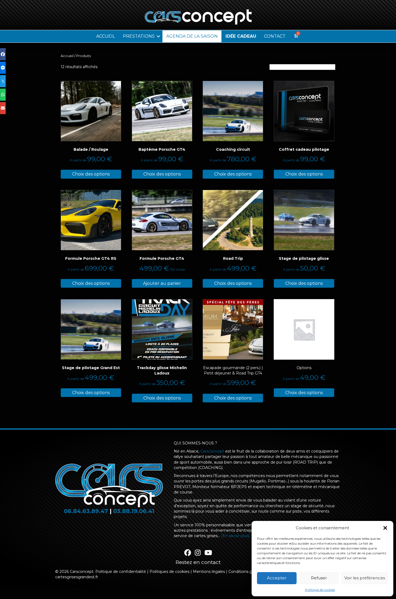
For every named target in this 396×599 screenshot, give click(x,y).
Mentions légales (209, 571)
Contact (275, 36)
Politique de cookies (320, 590)
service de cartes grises (196, 535)
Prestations (139, 36)
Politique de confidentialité (120, 571)
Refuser (319, 577)
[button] (385, 528)
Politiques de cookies (169, 571)
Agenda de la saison (192, 36)
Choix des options (91, 174)
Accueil (105, 36)
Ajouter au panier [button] (162, 283)
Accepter (276, 577)
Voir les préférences (364, 577)
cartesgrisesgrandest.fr (76, 577)
